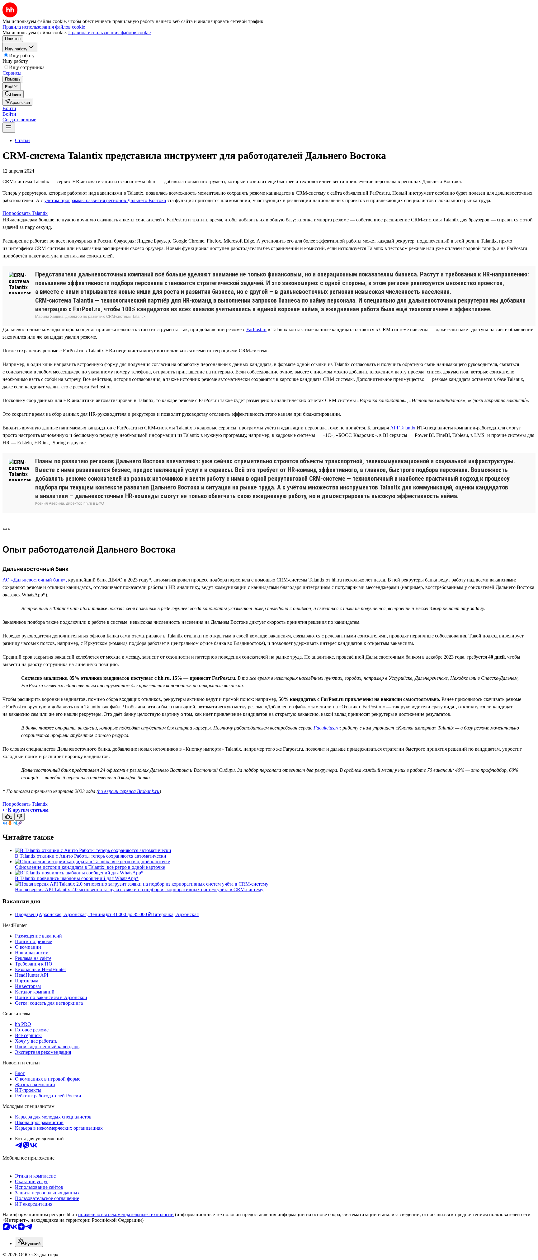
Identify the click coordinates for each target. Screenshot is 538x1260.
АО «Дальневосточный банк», (34, 579)
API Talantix (402, 427)
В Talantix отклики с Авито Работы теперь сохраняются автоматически (90, 856)
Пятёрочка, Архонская (175, 914)
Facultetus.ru (327, 727)
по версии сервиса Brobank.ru (128, 791)
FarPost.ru (256, 329)
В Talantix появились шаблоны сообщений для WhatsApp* (77, 878)
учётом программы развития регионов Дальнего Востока (105, 200)
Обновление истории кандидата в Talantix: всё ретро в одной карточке (90, 867)
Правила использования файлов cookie (109, 32)
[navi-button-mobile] (8, 128)
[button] (9, 108)
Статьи (22, 140)
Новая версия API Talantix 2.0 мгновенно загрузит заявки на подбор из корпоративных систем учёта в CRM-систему (139, 889)
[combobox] (29, 1242)
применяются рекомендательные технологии (126, 1214)
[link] (13, 94)
